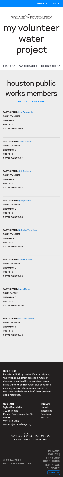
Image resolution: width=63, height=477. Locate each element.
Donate (42, 3)
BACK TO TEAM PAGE (31, 101)
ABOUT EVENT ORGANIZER (30, 439)
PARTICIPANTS (28, 66)
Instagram (46, 410)
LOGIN (55, 3)
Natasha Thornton (27, 230)
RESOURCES (49, 66)
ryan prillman (24, 200)
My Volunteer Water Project (31, 38)
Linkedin (45, 407)
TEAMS (7, 66)
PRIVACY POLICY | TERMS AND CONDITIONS (51, 456)
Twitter (45, 417)
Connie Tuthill (25, 259)
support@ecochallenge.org (17, 424)
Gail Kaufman (25, 171)
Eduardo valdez (26, 318)
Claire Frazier (25, 141)
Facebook (46, 414)
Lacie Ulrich (24, 289)
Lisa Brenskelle (25, 112)
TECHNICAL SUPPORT (52, 467)
